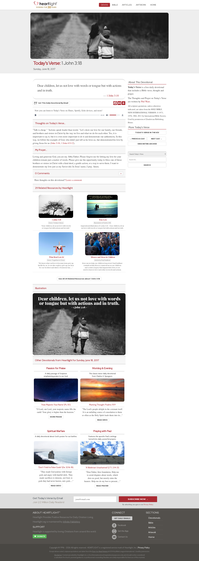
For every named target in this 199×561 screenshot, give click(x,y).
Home (151, 537)
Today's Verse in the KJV (147, 132)
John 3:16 (55, 143)
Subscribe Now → (138, 499)
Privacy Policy (148, 504)
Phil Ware (145, 101)
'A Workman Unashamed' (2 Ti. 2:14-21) (102, 467)
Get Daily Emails (122, 518)
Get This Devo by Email (53, 103)
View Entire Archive (147, 144)
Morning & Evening (102, 368)
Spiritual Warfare (56, 431)
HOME (153, 4)
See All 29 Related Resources (79, 279)
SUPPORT (39, 527)
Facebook (122, 525)
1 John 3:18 (113, 95)
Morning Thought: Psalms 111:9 (102, 404)
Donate (39, 536)
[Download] (122, 115)
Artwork (141, 4)
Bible (115, 4)
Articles (127, 4)
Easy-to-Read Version (100, 551)
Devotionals (154, 517)
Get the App (123, 531)
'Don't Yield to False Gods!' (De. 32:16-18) (55, 467)
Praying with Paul (102, 431)
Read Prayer (102, 486)
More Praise (56, 417)
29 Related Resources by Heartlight (54, 187)
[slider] (69, 115)
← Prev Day (137, 139)
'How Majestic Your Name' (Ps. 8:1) (56, 404)
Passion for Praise (56, 368)
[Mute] (107, 115)
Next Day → (156, 139)
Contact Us (123, 537)
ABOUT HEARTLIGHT (46, 512)
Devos (104, 4)
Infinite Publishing (71, 521)
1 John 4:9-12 (67, 143)
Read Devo (102, 420)
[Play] (36, 115)
